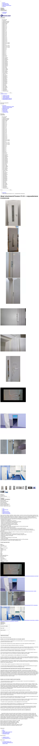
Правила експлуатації (6, 512)
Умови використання (6, 732)
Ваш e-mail (2, 628)
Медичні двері (4, 109)
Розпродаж (4, 105)
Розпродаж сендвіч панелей (7, 107)
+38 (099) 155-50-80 (5, 95)
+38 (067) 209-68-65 (5, 97)
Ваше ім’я (2, 624)
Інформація (2, 728)
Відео (3, 510)
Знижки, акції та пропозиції (7, 731)
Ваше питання (2, 630)
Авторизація (4, 12)
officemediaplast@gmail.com (7, 98)
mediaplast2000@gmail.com (7, 99)
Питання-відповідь (5, 511)
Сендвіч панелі (5, 111)
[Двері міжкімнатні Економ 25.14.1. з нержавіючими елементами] (30, 489)
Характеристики (5, 509)
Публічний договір (5, 4)
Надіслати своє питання (4, 635)
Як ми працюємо (5, 3)
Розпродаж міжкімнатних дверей (8, 106)
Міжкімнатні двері (5, 108)
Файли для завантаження (6, 5)
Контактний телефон (4, 626)
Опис (3, 508)
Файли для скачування (6, 513)
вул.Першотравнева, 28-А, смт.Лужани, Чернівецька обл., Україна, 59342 (7, 742)
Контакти (4, 6)
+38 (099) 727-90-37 (3, 93)
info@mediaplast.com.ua (6, 738)
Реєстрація (4, 13)
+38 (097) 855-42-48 (5, 96)
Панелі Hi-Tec (4, 110)
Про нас (3, 2)
